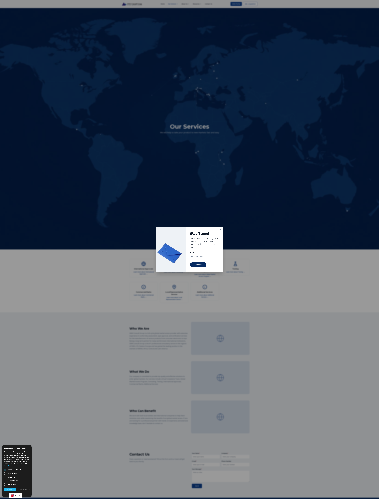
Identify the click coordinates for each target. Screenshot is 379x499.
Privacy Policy (8, 465)
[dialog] (17, 471)
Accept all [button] (10, 489)
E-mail (192, 252)
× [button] (29, 447)
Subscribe (198, 265)
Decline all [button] (23, 489)
